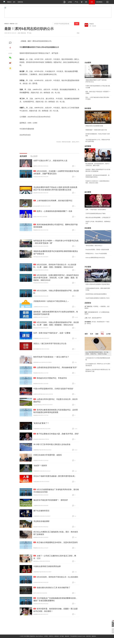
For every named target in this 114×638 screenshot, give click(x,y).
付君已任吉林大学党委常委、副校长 (47, 455)
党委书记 (26, 92)
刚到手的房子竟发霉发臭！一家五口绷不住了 (51, 357)
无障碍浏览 (20, 2)
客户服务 (62, 636)
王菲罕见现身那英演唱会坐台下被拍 (95, 213)
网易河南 (12, 23)
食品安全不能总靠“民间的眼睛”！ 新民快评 (50, 500)
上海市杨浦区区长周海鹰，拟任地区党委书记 (54, 201)
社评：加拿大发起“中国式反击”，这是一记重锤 (51, 333)
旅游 (96, 334)
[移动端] (64, 2)
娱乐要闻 (88, 192)
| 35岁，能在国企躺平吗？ (93, 318)
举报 (78, 33)
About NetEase (39, 636)
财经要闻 (88, 108)
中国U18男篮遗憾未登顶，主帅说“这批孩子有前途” (53, 389)
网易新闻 (91, 23)
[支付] (82, 2)
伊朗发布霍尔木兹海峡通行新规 (94, 126)
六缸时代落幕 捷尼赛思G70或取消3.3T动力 (98, 298)
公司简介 (46, 636)
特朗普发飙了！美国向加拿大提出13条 (96, 130)
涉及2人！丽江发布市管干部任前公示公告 (49, 343)
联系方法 (51, 636)
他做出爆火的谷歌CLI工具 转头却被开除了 (53, 588)
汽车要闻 (88, 267)
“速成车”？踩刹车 (40, 466)
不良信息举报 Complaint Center (77, 636)
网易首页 (9, 2)
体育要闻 (88, 146)
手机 (102, 334)
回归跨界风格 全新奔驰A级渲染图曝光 (96, 294)
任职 (52, 47)
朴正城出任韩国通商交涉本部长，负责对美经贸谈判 (57, 542)
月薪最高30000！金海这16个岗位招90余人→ (51, 301)
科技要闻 (88, 228)
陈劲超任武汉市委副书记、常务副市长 (52, 378)
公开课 (108, 334)
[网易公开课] (70, 2)
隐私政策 (67, 636)
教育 (86, 334)
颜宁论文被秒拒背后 (41, 511)
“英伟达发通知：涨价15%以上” (94, 245)
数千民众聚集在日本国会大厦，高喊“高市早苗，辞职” (58, 434)
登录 (92, 2)
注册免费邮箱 (99, 2)
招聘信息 (56, 636)
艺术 (91, 334)
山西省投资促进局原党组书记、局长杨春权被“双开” (57, 367)
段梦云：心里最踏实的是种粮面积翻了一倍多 (54, 211)
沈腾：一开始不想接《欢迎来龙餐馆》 (96, 209)
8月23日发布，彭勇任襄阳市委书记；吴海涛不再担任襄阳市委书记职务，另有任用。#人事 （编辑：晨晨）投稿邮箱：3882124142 (56, 277)
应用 (14, 2)
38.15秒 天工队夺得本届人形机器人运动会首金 (51, 444)
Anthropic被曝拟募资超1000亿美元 (95, 257)
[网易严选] (76, 2)
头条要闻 (88, 62)
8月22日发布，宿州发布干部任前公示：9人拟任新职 (57, 577)
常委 (76, 71)
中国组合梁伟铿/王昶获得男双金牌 (47, 566)
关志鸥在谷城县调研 (41, 521)
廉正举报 (88, 636)
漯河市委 (26, 47)
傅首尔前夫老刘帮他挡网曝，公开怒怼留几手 (98, 217)
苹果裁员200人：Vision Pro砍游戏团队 (96, 253)
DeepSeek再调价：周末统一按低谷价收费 (97, 249)
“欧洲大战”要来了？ (41, 423)
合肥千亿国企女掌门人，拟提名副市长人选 (50, 161)
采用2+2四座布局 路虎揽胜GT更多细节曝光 (98, 284)
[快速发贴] (10, 43)
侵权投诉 (94, 636)
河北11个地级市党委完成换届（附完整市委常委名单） (54, 476)
